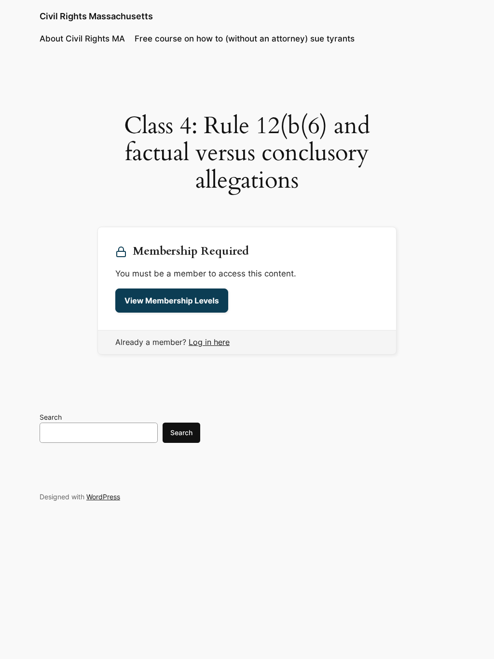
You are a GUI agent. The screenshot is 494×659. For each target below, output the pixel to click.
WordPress (103, 497)
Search (51, 417)
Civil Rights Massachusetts (96, 16)
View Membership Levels (171, 300)
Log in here (209, 342)
